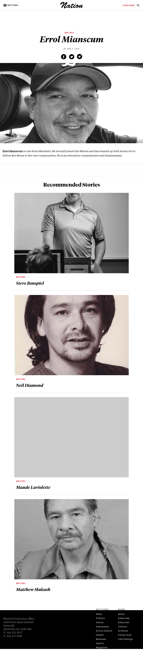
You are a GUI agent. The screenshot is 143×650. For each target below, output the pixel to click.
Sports (100, 643)
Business (101, 639)
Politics (100, 618)
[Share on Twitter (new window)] (71, 57)
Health (100, 635)
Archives (123, 631)
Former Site (124, 635)
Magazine (101, 648)
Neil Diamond (29, 385)
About (121, 614)
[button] (11, 5)
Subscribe (123, 618)
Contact (122, 627)
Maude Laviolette (33, 487)
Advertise (123, 622)
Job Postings (125, 639)
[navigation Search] (138, 6)
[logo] (71, 8)
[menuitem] (129, 6)
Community (102, 627)
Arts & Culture (104, 631)
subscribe (129, 6)
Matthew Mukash (33, 589)
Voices (99, 622)
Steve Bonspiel (30, 283)
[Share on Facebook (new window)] (63, 57)
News (99, 614)
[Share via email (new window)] (79, 56)
